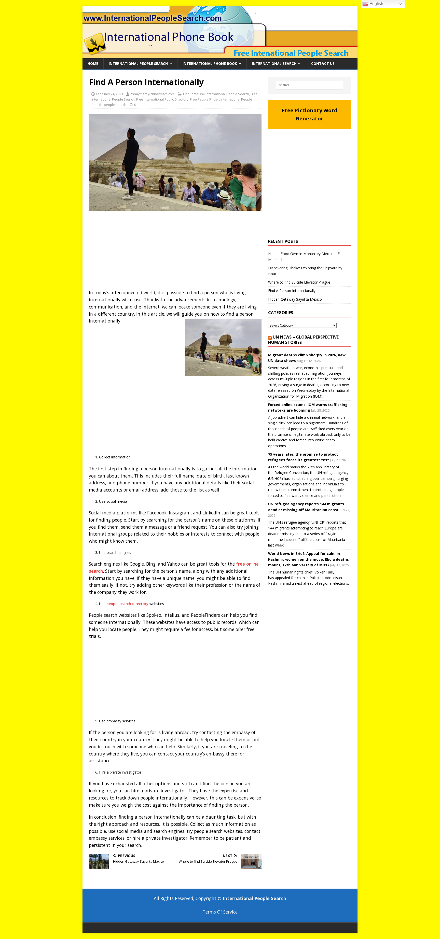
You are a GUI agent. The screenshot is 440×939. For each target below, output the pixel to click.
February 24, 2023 (109, 94)
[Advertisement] (175, 251)
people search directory (127, 603)
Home (93, 63)
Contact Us (323, 63)
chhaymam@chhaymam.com (152, 94)
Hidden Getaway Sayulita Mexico (295, 299)
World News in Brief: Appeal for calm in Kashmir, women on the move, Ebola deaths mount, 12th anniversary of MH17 (308, 559)
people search (115, 104)
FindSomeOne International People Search (216, 94)
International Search (274, 63)
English (375, 4)
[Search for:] (309, 85)
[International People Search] (220, 55)
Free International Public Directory (162, 99)
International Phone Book (210, 63)
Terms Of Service (220, 912)
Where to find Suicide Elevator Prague (299, 282)
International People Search (138, 63)
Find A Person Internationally (291, 290)
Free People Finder (204, 99)
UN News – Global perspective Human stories (303, 339)
